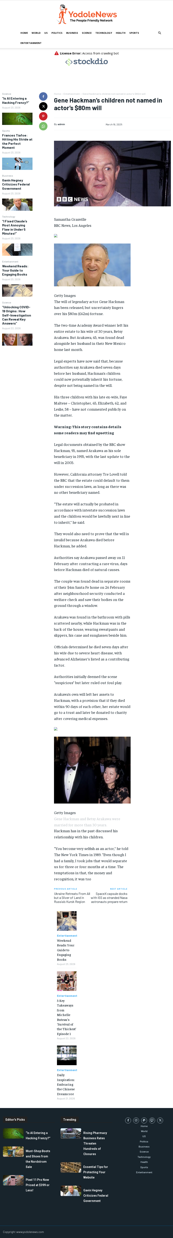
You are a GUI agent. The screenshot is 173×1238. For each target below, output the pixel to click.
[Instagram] (136, 1120)
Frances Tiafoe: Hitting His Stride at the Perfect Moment (17, 141)
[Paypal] (144, 1120)
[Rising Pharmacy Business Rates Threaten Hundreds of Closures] (71, 1133)
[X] (43, 106)
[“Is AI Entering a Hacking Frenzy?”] (17, 119)
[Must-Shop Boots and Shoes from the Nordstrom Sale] (13, 1151)
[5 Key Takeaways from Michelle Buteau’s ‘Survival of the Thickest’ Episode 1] (67, 981)
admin (61, 124)
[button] (159, 33)
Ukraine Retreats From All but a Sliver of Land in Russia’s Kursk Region (72, 898)
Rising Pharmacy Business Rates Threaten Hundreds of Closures (95, 1143)
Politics (56, 32)
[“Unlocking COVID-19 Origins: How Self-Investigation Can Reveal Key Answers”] (17, 340)
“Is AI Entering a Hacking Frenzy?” (15, 100)
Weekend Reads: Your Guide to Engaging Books (15, 270)
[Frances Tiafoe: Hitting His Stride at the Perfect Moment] (17, 164)
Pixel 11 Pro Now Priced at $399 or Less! (38, 1185)
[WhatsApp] (43, 126)
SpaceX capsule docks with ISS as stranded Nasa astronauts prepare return (109, 898)
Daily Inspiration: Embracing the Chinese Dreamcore (66, 1084)
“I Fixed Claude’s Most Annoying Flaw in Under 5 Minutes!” (14, 227)
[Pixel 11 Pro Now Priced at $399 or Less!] (13, 1180)
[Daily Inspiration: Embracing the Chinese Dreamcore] (67, 1055)
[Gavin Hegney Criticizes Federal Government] (17, 205)
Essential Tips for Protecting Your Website (95, 1172)
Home (24, 32)
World (36, 32)
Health (121, 32)
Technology (103, 32)
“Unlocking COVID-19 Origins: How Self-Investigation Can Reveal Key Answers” (16, 315)
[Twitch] (152, 1120)
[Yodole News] (86, 14)
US (46, 32)
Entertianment (31, 43)
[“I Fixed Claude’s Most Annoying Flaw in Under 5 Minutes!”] (17, 250)
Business (72, 32)
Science (87, 32)
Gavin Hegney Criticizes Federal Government (16, 184)
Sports (134, 32)
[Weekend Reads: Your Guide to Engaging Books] (17, 290)
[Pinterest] (43, 116)
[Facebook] (43, 96)
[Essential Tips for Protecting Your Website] (71, 1167)
